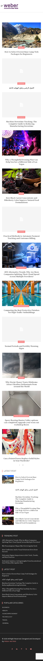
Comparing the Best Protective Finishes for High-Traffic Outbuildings (21, 311)
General (21, 83)
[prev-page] (19, 465)
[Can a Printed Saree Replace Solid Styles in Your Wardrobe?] (21, 441)
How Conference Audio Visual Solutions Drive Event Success (20, 550)
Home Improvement (21, 306)
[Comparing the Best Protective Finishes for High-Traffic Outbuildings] (21, 293)
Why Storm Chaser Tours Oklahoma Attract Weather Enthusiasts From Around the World (21, 384)
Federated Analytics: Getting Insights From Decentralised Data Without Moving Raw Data (21, 562)
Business (21, 117)
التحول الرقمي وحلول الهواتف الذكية (21, 88)
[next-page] (23, 465)
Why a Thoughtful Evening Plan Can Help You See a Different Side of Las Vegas (21, 161)
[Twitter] (26, 649)
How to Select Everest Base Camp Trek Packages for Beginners (22, 53)
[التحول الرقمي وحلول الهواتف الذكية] (21, 71)
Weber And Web (10, 641)
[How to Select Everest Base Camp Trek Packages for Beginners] (21, 35)
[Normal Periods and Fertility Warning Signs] (21, 329)
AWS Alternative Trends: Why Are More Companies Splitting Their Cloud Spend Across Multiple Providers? (21, 274)
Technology (21, 267)
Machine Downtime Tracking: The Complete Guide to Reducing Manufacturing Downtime (21, 123)
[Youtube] (31, 649)
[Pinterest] (21, 649)
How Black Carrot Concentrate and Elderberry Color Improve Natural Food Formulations (21, 200)
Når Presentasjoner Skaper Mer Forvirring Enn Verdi (19, 546)
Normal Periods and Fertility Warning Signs (21, 347)
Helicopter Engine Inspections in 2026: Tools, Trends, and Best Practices (20, 556)
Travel (21, 47)
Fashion (21, 454)
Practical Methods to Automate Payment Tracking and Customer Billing (21, 237)
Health (21, 342)
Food (21, 193)
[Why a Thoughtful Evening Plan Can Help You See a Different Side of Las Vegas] (21, 143)
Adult (21, 155)
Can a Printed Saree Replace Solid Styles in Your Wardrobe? (21, 459)
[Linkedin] (17, 649)
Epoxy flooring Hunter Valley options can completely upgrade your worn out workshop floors (21, 422)
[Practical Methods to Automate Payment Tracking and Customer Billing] (21, 219)
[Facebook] (12, 649)
